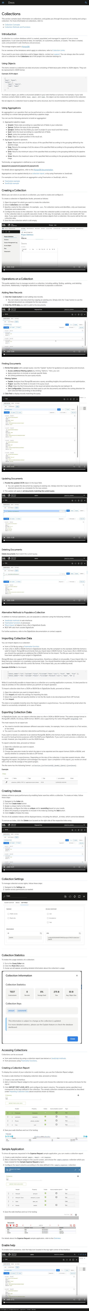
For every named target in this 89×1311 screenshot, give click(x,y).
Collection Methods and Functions (17, 27)
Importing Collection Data (19, 1092)
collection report (38, 174)
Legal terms (23, 1309)
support (57, 54)
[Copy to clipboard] (86, 78)
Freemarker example (12, 181)
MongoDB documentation (43, 170)
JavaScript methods (12, 620)
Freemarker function (31, 647)
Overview (57, 1238)
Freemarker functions (13, 623)
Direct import (9, 625)
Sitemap (34, 1309)
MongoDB (25, 47)
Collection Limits (58, 50)
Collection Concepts (12, 25)
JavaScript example (12, 183)
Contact (28, 1309)
